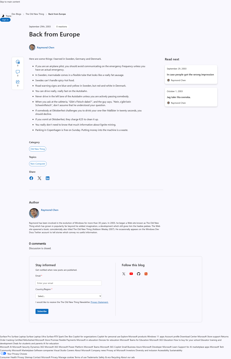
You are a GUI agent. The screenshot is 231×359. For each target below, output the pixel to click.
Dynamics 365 (37, 346)
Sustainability (176, 350)
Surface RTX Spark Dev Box (59, 336)
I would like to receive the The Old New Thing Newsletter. (72, 302)
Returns (224, 336)
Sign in (5, 19)
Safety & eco (105, 357)
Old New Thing (37, 148)
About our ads (128, 357)
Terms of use (81, 357)
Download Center (188, 336)
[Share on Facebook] (31, 178)
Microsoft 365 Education (161, 339)
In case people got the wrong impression (190, 74)
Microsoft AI (6, 346)
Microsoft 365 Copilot (110, 346)
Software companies (43, 350)
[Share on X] (39, 178)
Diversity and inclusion (146, 350)
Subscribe (42, 311)
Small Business (129, 346)
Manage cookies (66, 357)
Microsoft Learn (170, 346)
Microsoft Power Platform (71, 346)
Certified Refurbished (25, 339)
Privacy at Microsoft (116, 350)
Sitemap (29, 357)
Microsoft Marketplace (22, 350)
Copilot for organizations (85, 336)
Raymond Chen (45, 47)
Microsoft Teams (91, 346)
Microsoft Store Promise (46, 339)
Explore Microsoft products (134, 336)
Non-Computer (37, 163)
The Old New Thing (35, 13)
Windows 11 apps (155, 336)
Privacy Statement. (99, 302)
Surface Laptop (18, 336)
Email (39, 275)
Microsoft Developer (152, 346)
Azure (139, 346)
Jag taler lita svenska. (179, 97)
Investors (130, 350)
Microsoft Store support (209, 336)
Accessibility (163, 350)
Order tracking (7, 339)
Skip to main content (10, 1)
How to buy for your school (187, 339)
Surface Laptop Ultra (36, 336)
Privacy (54, 357)
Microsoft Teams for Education (134, 339)
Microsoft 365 (51, 346)
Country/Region (44, 289)
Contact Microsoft (41, 357)
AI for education (51, 343)
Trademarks (92, 357)
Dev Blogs (16, 13)
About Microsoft (83, 350)
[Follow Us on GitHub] (138, 274)
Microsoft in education (87, 339)
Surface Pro (5, 336)
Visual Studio (60, 350)
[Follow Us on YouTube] (131, 274)
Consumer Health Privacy (12, 357)
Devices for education (109, 339)
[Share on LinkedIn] (47, 178)
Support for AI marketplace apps (193, 346)
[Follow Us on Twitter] (124, 274)
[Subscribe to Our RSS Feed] (146, 274)
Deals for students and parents (28, 343)
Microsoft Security (21, 346)
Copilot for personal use (108, 336)
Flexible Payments (67, 339)
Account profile (172, 336)
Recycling (115, 357)
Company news (98, 350)
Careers (70, 350)
